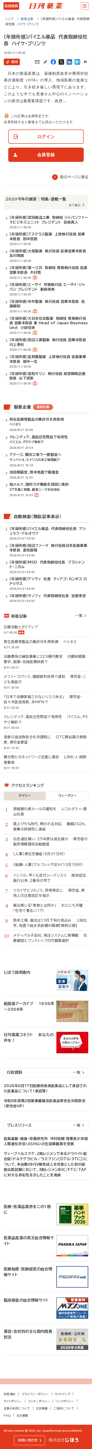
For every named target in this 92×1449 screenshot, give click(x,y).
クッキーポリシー (39, 1401)
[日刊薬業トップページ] (46, 6)
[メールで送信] (37, 62)
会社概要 (22, 1415)
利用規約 (10, 1394)
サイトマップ (62, 1394)
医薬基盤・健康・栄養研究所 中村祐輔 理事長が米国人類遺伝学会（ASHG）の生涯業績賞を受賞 (46, 1141)
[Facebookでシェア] (53, 62)
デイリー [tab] (25, 795)
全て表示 (75, 205)
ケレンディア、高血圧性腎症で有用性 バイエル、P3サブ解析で (46, 719)
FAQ (7, 1415)
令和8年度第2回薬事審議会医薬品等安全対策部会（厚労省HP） (44, 1103)
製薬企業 (27, 18)
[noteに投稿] (85, 62)
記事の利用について (17, 1408)
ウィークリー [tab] (67, 795)
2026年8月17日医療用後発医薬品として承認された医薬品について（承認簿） (45, 1088)
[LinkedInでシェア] (69, 62)
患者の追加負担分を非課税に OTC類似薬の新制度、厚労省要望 (45, 739)
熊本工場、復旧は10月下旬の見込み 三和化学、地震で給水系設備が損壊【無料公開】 (50, 923)
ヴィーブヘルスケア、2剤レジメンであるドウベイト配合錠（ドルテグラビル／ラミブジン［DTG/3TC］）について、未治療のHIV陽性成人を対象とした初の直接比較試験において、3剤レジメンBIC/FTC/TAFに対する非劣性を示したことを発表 (46, 1164)
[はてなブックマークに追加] (77, 62)
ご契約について (64, 1408)
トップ (9, 18)
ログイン (46, 136)
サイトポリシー (13, 1401)
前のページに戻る (74, 177)
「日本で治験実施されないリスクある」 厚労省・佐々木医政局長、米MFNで (43, 699)
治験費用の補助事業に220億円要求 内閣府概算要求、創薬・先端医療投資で (45, 659)
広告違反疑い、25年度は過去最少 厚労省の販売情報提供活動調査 (50, 841)
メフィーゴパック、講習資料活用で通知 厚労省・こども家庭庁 (45, 679)
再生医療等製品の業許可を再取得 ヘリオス (40, 642)
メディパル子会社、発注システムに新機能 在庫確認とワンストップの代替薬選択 (50, 938)
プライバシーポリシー (35, 1394)
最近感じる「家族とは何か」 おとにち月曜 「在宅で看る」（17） (50, 908)
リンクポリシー (65, 1401)
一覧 (79, 615)
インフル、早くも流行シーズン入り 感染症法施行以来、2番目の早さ (49, 878)
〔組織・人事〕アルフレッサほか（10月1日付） (50, 864)
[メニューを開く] (84, 6)
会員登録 (11, 6)
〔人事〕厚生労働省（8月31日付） (41, 854)
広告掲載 (42, 1408)
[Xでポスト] (61, 62)
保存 (14, 62)
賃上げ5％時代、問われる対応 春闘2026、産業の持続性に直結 (50, 826)
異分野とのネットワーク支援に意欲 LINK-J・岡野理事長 (45, 759)
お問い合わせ (28, 1440)
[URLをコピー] (45, 62)
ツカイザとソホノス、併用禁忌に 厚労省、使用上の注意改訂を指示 (49, 893)
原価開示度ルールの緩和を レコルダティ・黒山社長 (50, 811)
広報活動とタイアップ (23, 627)
